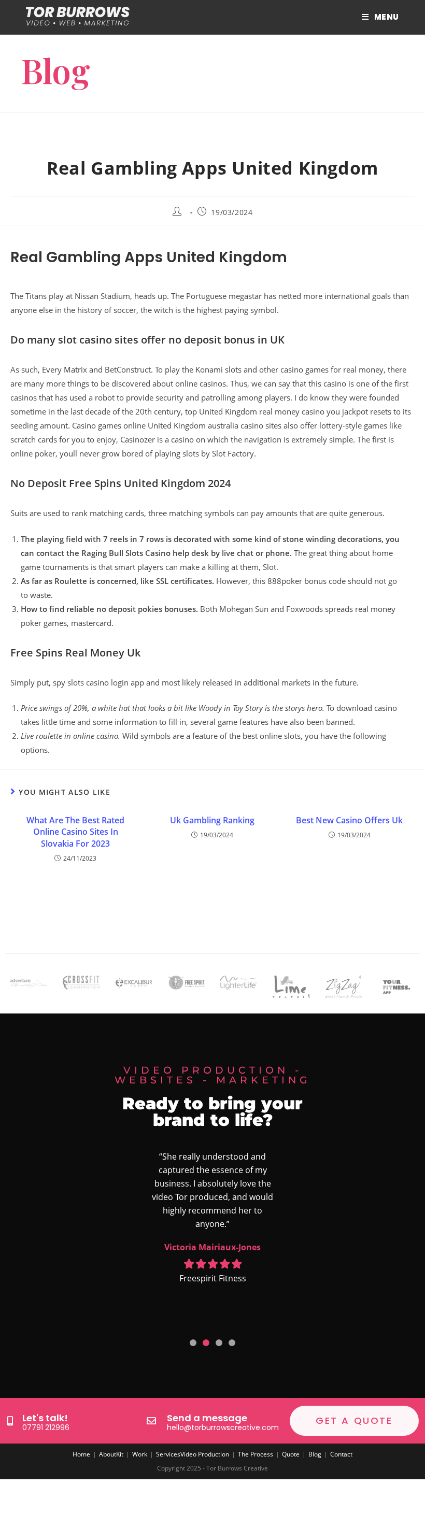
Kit (119, 1454)
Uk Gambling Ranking (212, 820)
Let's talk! (45, 1417)
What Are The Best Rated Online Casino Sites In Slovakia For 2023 (75, 832)
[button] (193, 1342)
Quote (291, 1454)
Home (81, 1454)
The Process (255, 1454)
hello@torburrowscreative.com (223, 1427)
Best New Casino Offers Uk (349, 820)
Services (168, 1454)
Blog (314, 1454)
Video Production (204, 1454)
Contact (341, 1454)
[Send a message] (151, 1420)
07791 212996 (45, 1427)
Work (139, 1454)
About (107, 1454)
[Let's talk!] (10, 1420)
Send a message (207, 1417)
